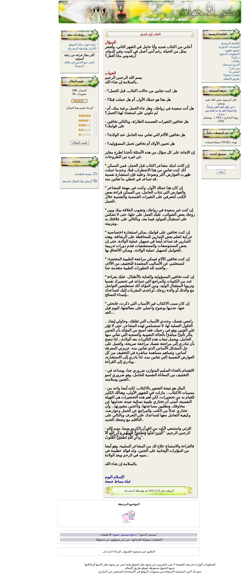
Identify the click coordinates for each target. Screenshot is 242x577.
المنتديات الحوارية (229, 46)
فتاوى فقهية (232, 50)
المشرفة (129, 490)
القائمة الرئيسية (230, 43)
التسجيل (108, 551)
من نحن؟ (234, 68)
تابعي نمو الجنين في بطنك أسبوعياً (79, 64)
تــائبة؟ (235, 57)
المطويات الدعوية (229, 54)
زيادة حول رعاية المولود (82, 44)
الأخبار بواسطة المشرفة (82, 48)
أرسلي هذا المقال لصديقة (77, 181)
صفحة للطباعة (83, 174)
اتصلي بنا (234, 71)
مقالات (235, 61)
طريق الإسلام (231, 78)
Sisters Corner (231, 75)
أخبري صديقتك (230, 64)
